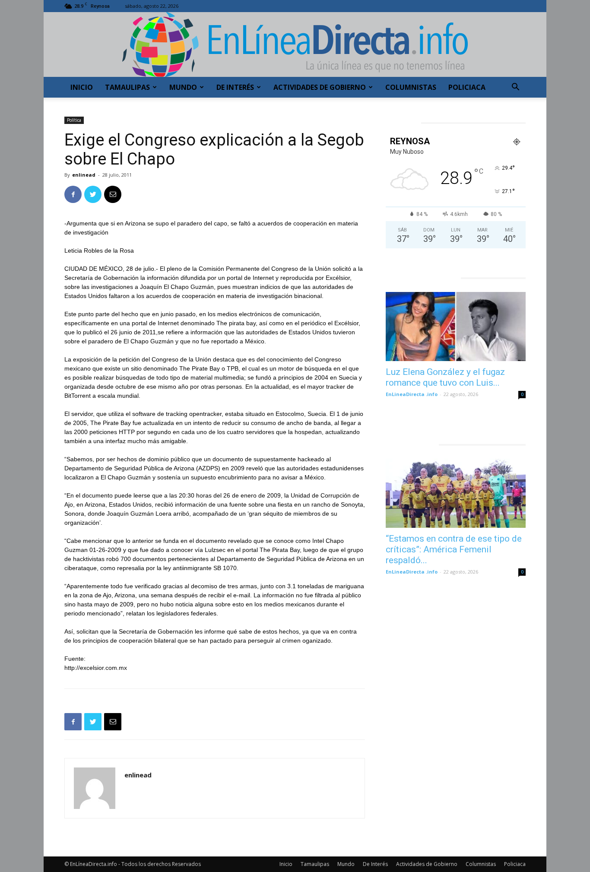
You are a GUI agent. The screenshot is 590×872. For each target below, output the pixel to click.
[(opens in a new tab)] (456, 326)
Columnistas (410, 87)
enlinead (83, 174)
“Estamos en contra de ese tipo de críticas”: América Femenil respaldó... (454, 549)
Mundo (183, 87)
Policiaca (466, 87)
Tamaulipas (127, 87)
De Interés (235, 87)
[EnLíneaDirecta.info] (295, 44)
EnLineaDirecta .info (412, 394)
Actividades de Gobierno (319, 87)
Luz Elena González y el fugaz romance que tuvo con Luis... (445, 377)
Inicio (81, 87)
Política (74, 120)
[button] (515, 88)
